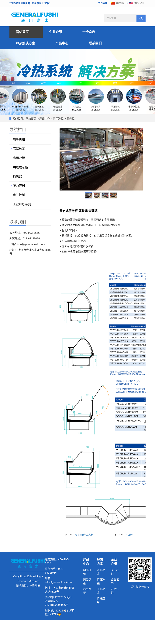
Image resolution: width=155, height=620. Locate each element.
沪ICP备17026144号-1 (58, 597)
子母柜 (129, 534)
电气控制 (19, 195)
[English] (136, 3)
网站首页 (22, 32)
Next (138, 159)
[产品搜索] (141, 18)
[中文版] (117, 3)
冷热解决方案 (25, 43)
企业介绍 (55, 32)
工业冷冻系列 (22, 204)
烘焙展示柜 (20, 167)
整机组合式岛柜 (84, 534)
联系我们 (95, 43)
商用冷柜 (58, 118)
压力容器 (19, 185)
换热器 (17, 176)
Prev (64, 159)
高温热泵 (19, 148)
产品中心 (62, 43)
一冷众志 (88, 32)
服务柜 (70, 118)
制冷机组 (19, 139)
